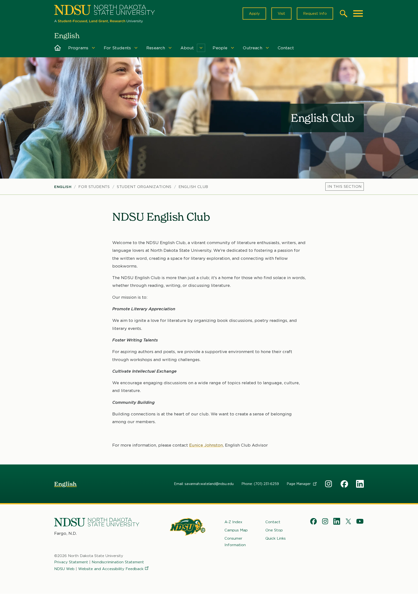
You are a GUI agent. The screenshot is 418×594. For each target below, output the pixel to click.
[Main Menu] (358, 13)
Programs (78, 47)
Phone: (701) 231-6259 (260, 484)
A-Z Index (233, 522)
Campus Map (236, 530)
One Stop (274, 530)
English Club (193, 187)
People (220, 47)
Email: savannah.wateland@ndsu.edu (204, 484)
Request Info (315, 13)
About (187, 47)
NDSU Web (64, 569)
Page (299, 484)
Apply (254, 13)
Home (58, 47)
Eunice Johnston (206, 445)
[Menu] (344, 187)
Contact (286, 47)
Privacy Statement (71, 562)
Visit (281, 13)
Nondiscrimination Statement (118, 562)
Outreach (252, 47)
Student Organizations (144, 187)
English (62, 187)
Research (155, 47)
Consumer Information (235, 541)
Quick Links (275, 538)
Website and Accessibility (110, 569)
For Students (117, 47)
